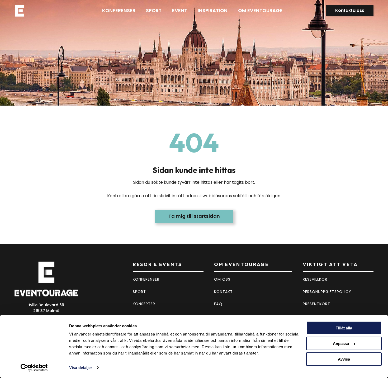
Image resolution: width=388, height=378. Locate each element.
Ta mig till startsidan (194, 216)
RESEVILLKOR (315, 279)
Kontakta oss (349, 10)
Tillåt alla (344, 328)
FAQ (218, 303)
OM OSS (222, 279)
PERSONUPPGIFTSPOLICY (327, 291)
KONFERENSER (146, 279)
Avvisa (344, 359)
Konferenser (118, 10)
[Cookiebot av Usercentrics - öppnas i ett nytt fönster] (34, 368)
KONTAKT (223, 291)
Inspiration (213, 10)
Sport (154, 10)
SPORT (139, 291)
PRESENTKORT (316, 303)
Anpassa (341, 343)
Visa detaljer (80, 367)
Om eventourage (260, 10)
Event (179, 10)
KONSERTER (144, 303)
